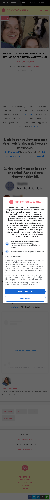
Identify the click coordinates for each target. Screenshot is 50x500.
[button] (25, 256)
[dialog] (25, 250)
